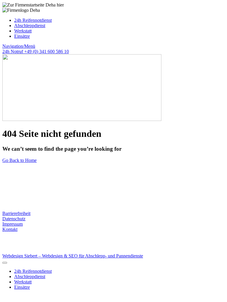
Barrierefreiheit (16, 213)
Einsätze (22, 36)
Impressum (12, 223)
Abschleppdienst (29, 25)
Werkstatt (23, 30)
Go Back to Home (19, 160)
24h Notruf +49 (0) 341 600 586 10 (35, 51)
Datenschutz (13, 218)
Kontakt (9, 229)
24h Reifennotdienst (33, 20)
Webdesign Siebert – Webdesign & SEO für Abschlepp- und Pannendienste (72, 255)
